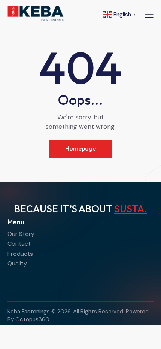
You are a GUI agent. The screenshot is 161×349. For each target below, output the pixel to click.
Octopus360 (32, 319)
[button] (149, 14)
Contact (19, 244)
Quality (17, 263)
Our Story (20, 234)
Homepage (80, 148)
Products (20, 254)
